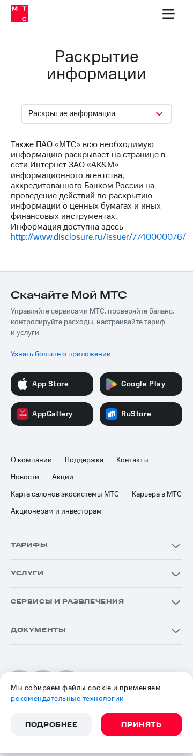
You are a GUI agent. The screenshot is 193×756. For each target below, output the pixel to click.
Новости (25, 477)
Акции (62, 477)
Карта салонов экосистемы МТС (65, 494)
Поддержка (84, 460)
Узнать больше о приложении (61, 354)
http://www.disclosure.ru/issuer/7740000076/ (98, 237)
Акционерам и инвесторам (56, 511)
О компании (31, 460)
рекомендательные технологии (67, 698)
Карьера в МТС (157, 494)
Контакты (132, 460)
